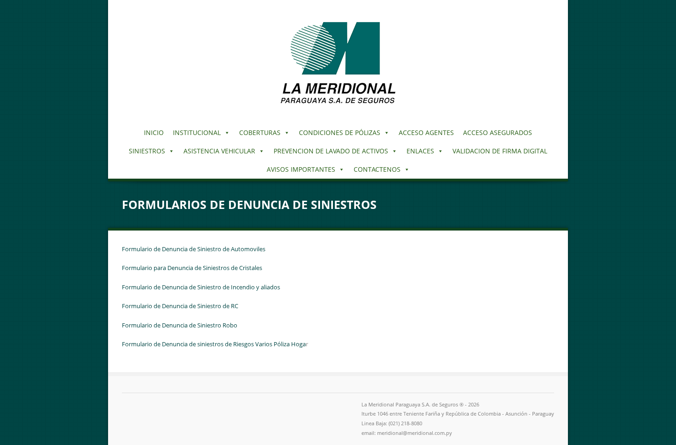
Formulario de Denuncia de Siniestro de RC (180, 306)
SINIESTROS (147, 150)
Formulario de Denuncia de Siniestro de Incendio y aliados (201, 287)
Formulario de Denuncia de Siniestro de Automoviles (193, 249)
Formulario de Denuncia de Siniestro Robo (179, 325)
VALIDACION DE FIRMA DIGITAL (500, 150)
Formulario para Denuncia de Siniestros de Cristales (192, 268)
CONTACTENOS (377, 169)
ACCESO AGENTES (426, 132)
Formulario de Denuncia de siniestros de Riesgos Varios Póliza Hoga (214, 344)
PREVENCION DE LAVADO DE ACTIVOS (331, 150)
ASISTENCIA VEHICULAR (219, 150)
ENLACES (420, 150)
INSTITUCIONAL (197, 132)
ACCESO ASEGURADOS (497, 132)
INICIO (154, 132)
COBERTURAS (260, 132)
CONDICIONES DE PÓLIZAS (339, 132)
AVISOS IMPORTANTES (301, 169)
